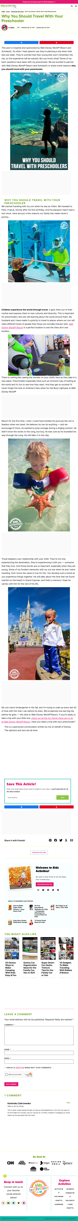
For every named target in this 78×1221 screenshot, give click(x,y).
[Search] (72, 6)
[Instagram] (38, 890)
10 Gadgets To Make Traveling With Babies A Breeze (66, 967)
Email (7, 1058)
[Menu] (76, 6)
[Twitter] (53, 890)
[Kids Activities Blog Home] (9, 6)
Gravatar (20, 1068)
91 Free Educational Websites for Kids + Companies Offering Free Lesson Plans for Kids (41, 911)
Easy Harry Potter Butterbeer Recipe (20, 921)
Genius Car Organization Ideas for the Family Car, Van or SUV (30, 967)
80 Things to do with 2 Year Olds (62, 906)
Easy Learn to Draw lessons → (44, 2)
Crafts (58, 1200)
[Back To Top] (5, 1176)
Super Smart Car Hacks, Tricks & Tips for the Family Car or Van (47, 968)
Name (7, 1049)
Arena (12, 27)
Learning (59, 1204)
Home (3, 11)
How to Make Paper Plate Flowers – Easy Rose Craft (18, 908)
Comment (9, 1025)
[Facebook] (48, 890)
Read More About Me (44, 884)
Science (70, 1189)
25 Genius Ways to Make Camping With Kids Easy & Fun (10, 968)
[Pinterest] (58, 890)
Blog (8, 11)
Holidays (70, 1200)
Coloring (58, 1196)
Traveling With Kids (17, 11)
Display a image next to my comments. (29, 1068)
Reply (68, 1102)
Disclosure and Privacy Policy (53, 1218)
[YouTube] (43, 890)
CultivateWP (72, 1218)
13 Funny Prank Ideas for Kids (40, 921)
